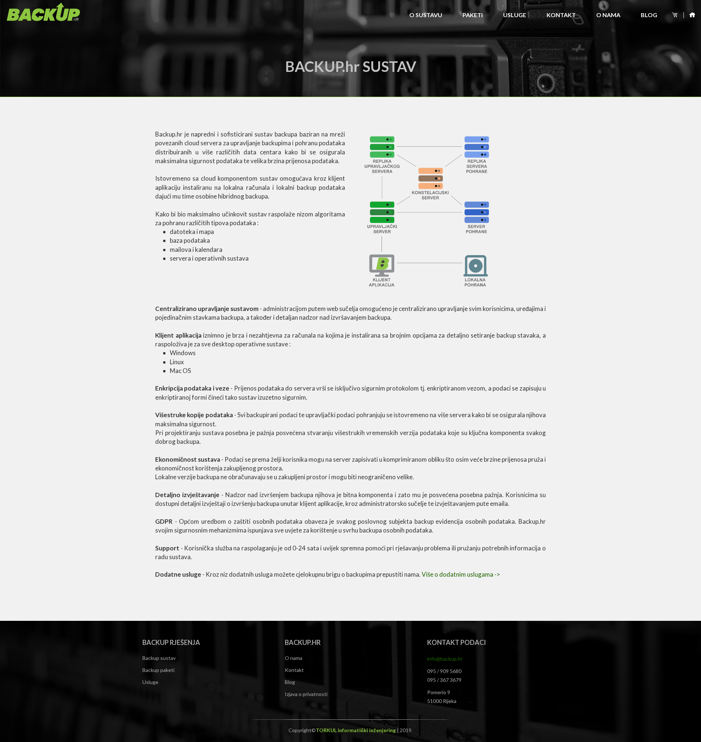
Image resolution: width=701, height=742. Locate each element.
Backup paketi (158, 670)
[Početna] (690, 15)
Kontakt (561, 14)
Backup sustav (159, 658)
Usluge (514, 14)
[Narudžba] (675, 15)
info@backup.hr (445, 659)
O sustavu (425, 14)
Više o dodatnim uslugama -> (461, 574)
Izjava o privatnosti (306, 694)
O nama (608, 14)
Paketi (473, 14)
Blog (649, 14)
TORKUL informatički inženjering (356, 730)
